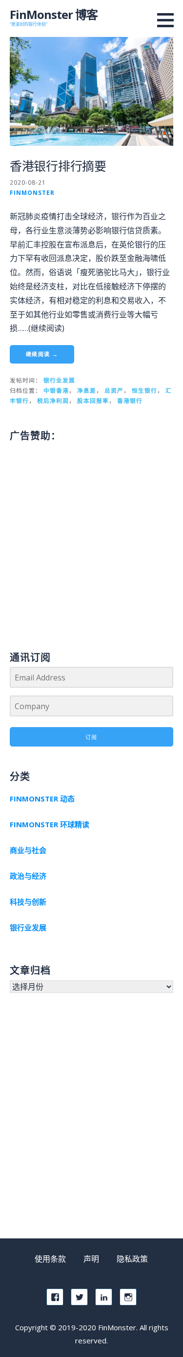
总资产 (113, 390)
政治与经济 (28, 876)
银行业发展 (59, 380)
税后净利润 (53, 400)
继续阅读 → (42, 354)
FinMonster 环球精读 (49, 824)
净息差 (86, 390)
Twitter (79, 1296)
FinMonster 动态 (42, 798)
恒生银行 (144, 390)
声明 (91, 1258)
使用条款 (50, 1258)
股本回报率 (93, 400)
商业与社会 (28, 850)
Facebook (54, 1296)
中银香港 (56, 390)
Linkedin (103, 1296)
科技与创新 (28, 901)
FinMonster (32, 192)
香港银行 (129, 400)
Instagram (128, 1296)
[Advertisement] (91, 536)
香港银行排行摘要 (58, 165)
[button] (169, 20)
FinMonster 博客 (54, 14)
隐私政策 (132, 1258)
